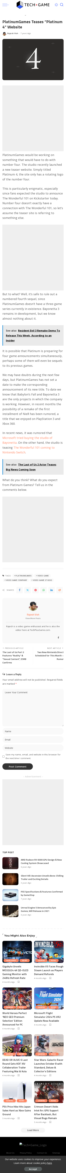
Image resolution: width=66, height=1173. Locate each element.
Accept (33, 1169)
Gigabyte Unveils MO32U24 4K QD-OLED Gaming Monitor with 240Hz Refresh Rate (15, 972)
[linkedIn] (51, 590)
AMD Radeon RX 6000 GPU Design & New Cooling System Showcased (41, 861)
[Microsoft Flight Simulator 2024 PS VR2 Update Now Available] (49, 998)
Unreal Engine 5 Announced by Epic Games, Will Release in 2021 (38, 909)
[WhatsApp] (43, 590)
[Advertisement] (33, 118)
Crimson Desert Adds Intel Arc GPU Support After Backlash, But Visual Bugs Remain (46, 1112)
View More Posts (33, 618)
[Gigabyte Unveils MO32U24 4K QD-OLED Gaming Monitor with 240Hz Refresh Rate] (17, 952)
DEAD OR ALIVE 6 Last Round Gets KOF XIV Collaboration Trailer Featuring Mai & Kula (15, 1065)
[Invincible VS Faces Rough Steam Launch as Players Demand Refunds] (49, 952)
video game (43, 575)
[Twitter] (27, 590)
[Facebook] (19, 590)
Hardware (11, 960)
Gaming (41, 960)
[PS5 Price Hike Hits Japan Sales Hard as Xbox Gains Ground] (17, 1092)
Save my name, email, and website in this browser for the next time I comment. (33, 756)
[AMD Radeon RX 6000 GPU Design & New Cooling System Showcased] (10, 863)
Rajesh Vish (12, 33)
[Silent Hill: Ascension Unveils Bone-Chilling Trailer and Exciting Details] (10, 879)
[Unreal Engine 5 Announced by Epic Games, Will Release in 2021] (10, 911)
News (24, 960)
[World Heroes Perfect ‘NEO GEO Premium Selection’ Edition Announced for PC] (17, 998)
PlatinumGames (24, 575)
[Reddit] (59, 590)
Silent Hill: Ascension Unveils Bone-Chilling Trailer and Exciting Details (42, 877)
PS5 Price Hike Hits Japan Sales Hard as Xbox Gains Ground (16, 1110)
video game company (16, 580)
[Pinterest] (35, 590)
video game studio (42, 580)
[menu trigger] (6, 5)
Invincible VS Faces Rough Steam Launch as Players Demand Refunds (48, 970)
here (49, 1163)
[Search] (62, 5)
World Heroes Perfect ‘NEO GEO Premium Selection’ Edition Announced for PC (14, 1018)
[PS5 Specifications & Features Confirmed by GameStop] (10, 895)
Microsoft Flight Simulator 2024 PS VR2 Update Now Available (47, 1017)
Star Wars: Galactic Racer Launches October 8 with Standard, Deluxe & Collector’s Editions (48, 1065)
